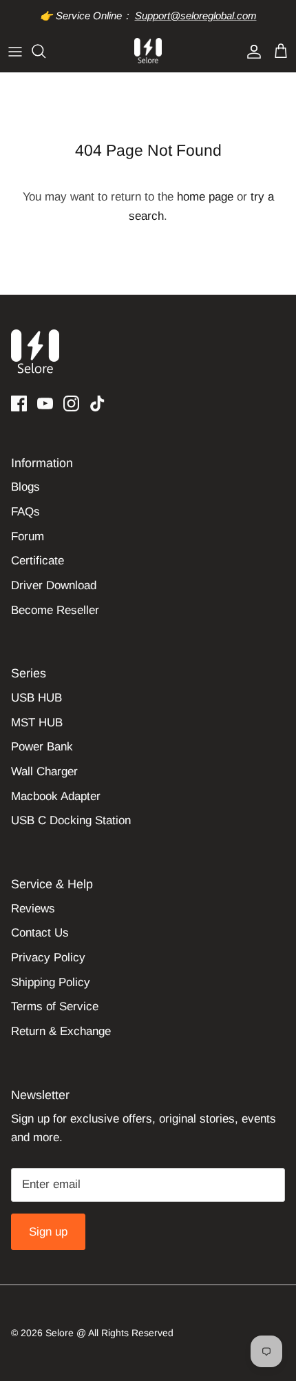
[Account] (250, 51)
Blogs (25, 486)
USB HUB (36, 697)
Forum (27, 536)
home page (205, 196)
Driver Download (53, 585)
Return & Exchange (61, 1031)
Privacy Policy (48, 957)
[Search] (45, 51)
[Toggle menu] (15, 51)
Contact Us (40, 932)
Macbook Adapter (56, 796)
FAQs (25, 511)
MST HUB (37, 722)
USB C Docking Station (71, 820)
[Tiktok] (97, 403)
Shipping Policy (50, 982)
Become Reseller (55, 610)
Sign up (48, 1231)
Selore (59, 1332)
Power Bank (42, 746)
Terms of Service (54, 1006)
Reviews (33, 908)
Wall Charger (44, 771)
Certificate (37, 560)
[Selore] (148, 51)
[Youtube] (45, 403)
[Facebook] (19, 403)
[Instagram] (71, 403)
